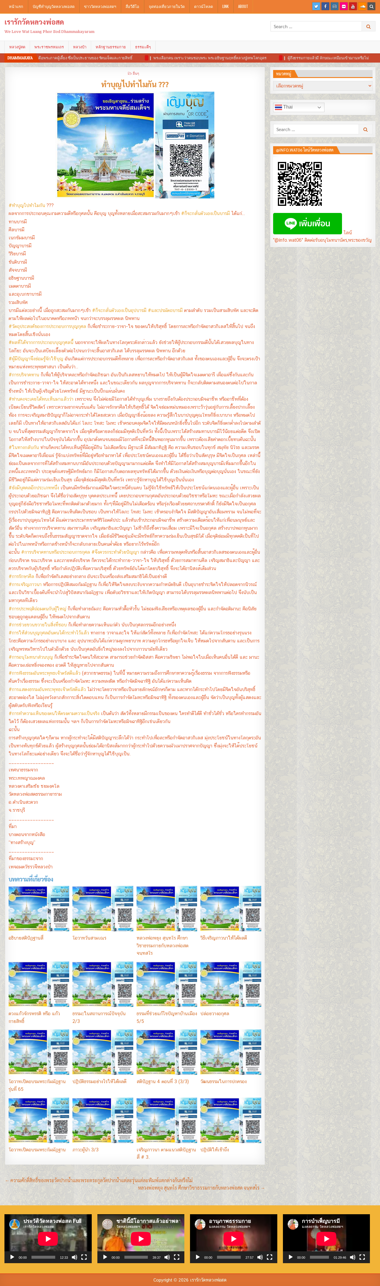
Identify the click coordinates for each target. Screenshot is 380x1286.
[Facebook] (325, 6)
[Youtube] (353, 6)
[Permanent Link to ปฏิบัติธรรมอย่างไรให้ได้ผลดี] (102, 1052)
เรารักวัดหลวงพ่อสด (34, 21)
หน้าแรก (16, 6)
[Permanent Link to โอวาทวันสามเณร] (102, 908)
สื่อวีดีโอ (132, 6)
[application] (48, 1238)
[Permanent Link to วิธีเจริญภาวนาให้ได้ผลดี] (230, 908)
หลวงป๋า (79, 46)
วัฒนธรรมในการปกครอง (223, 1081)
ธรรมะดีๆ (143, 46)
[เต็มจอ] (84, 1257)
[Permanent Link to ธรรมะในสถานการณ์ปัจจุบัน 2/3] (102, 984)
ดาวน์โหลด (203, 6)
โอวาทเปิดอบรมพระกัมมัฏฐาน (37, 1150)
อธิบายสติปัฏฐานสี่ (26, 938)
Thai (287, 106)
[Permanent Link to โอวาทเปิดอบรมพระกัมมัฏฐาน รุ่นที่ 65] (39, 1052)
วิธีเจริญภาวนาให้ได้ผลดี (223, 938)
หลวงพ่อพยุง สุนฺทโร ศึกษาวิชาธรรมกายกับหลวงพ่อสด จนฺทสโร (163, 945)
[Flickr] (344, 6)
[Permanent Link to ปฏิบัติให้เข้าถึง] (230, 1120)
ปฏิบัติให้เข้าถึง (214, 1150)
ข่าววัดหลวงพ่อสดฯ (100, 6)
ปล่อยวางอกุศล (214, 1013)
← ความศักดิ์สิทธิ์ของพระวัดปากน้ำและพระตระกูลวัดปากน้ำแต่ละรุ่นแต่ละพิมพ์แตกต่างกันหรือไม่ (99, 1180)
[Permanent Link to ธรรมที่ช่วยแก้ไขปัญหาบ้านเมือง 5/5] (167, 984)
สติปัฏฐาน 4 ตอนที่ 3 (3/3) (163, 1081)
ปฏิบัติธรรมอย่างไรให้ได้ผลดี (99, 1081)
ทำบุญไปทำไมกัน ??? (134, 84)
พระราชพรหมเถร (49, 46)
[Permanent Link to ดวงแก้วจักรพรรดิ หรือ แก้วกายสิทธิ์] (39, 984)
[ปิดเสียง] (74, 1257)
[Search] (371, 6)
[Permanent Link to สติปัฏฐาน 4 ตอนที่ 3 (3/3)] (167, 1052)
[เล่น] (12, 1257)
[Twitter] (316, 6)
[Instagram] (334, 6)
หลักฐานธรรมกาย (111, 46)
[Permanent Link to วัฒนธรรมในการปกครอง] (230, 1052)
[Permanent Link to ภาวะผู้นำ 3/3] (102, 1120)
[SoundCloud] (362, 6)
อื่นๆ (136, 73)
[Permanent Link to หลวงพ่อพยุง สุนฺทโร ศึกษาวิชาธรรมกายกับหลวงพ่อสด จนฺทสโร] (167, 908)
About (243, 6)
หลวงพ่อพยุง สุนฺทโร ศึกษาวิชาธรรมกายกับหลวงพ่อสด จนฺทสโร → (201, 1188)
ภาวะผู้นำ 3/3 (85, 1150)
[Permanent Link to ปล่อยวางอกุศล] (230, 984)
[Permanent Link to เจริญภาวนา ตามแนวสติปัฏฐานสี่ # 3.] (167, 1120)
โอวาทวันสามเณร (89, 938)
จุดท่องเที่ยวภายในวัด (167, 6)
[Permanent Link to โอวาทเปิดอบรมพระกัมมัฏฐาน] (39, 1120)
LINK (225, 6)
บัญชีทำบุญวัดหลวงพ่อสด (54, 6)
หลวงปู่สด (17, 46)
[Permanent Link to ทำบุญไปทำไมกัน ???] (135, 145)
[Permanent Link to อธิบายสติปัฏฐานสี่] (39, 908)
